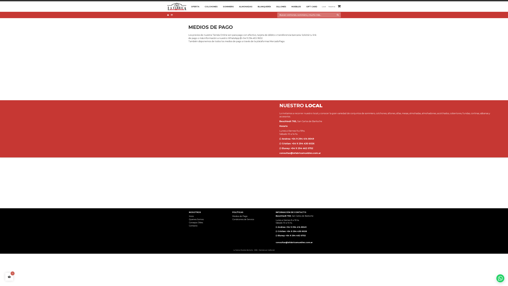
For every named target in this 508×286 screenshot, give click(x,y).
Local (324, 7)
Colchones (211, 6)
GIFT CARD (311, 6)
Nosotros (331, 7)
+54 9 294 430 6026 (303, 143)
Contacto (193, 226)
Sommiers (228, 6)
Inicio (191, 216)
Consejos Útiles (196, 222)
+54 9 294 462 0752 (302, 148)
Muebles (296, 6)
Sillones (281, 6)
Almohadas (245, 6)
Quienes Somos (196, 219)
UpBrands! (271, 250)
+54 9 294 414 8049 (302, 139)
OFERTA (195, 6)
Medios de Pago (240, 216)
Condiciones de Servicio (243, 219)
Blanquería (264, 6)
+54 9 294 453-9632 (252, 38)
